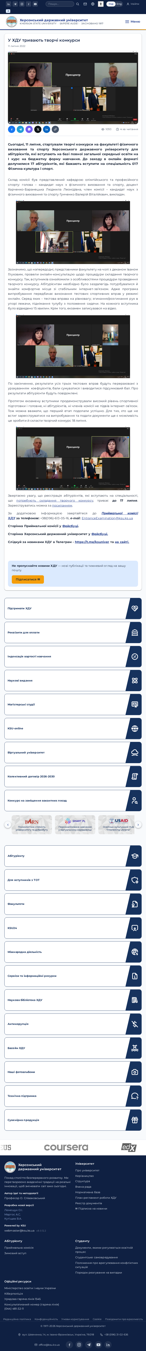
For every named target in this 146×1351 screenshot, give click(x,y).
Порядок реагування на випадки (98, 1272)
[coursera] (59, 1147)
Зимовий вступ (15, 1253)
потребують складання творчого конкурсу (54, 500)
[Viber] (29, 129)
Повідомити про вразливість (124, 1319)
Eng (119, 3)
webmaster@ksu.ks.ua (19, 1230)
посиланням (62, 505)
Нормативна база (87, 1192)
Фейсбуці (70, 526)
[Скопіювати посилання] (55, 129)
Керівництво (84, 1176)
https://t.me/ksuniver (92, 542)
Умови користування (75, 1319)
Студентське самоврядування (96, 1257)
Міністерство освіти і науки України (30, 1288)
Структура (82, 1181)
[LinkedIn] (8, 4)
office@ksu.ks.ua (49, 1344)
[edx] (122, 1147)
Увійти (135, 3)
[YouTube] (35, 4)
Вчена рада (83, 1186)
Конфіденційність (46, 1319)
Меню (135, 21)
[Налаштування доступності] (101, 4)
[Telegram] (15, 4)
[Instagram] (22, 4)
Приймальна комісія (19, 1247)
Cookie (97, 1319)
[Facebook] (28, 4)
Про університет (87, 1170)
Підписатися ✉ (28, 579)
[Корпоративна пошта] (85, 4)
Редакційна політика (17, 1319)
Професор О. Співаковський (24, 1198)
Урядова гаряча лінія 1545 (22, 1299)
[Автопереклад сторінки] (92, 4)
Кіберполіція (13, 1293)
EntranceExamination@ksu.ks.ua (107, 518)
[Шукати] (77, 4)
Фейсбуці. (99, 534)
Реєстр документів (88, 1203)
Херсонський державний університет (81, 1325)
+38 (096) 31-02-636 (116, 1334)
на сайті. (122, 542)
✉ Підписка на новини (91, 1208)
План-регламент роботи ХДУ (96, 1197)
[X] (37, 129)
